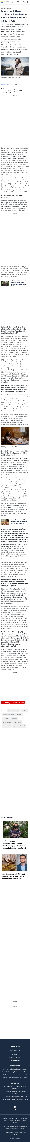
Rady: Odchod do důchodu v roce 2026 (15, 1069)
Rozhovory (9, 8)
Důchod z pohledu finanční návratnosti (15, 1075)
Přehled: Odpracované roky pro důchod (15, 1078)
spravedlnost (7, 722)
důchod (24, 711)
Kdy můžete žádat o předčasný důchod (15, 1096)
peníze (19, 715)
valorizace (17, 722)
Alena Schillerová (13, 711)
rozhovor (6, 718)
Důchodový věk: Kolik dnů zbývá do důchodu (15, 1093)
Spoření (14, 718)
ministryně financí (8, 715)
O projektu (15, 1054)
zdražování (6, 726)
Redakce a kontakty (15, 1057)
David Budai (5, 85)
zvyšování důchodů (19, 726)
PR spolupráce (15, 1060)
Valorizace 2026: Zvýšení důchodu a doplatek (15, 1088)
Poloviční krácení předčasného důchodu (15, 1072)
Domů (3, 8)
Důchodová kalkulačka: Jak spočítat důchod (15, 1099)
